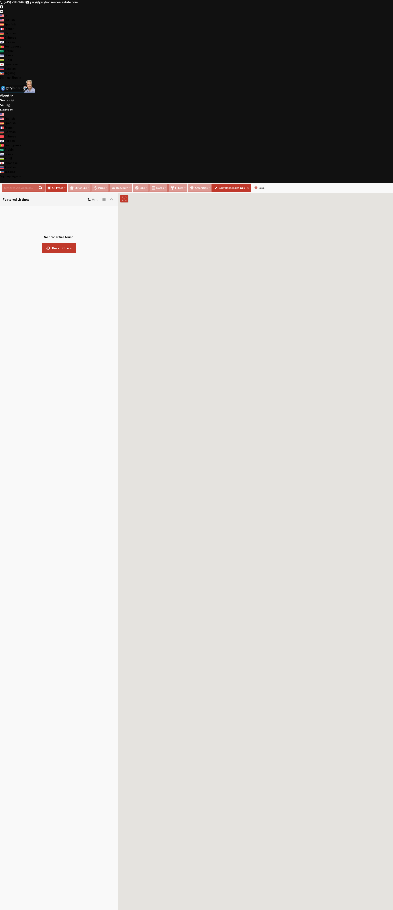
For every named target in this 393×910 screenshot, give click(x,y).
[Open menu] (1, 181)
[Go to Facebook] (1, 6)
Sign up (5, 77)
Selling (5, 105)
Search (5, 100)
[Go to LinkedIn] (1, 11)
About (5, 95)
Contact (6, 110)
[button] (59, 248)
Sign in (16, 77)
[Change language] (3, 15)
